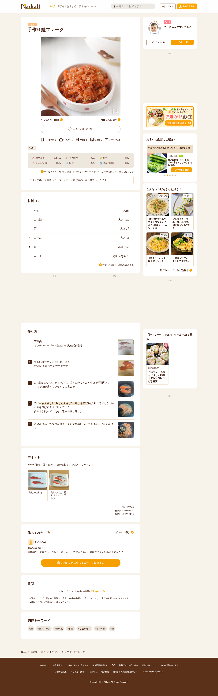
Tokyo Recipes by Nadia (152, 672)
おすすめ (71, 6)
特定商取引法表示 (78, 672)
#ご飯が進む (84, 628)
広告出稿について (149, 665)
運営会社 (94, 672)
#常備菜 (59, 628)
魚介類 (34, 652)
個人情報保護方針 (100, 665)
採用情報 (105, 672)
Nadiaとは (44, 665)
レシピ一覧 (182, 42)
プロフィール (158, 42)
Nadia (24, 652)
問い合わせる (98, 591)
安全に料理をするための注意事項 (118, 264)
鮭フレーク (58, 652)
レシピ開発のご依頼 (169, 665)
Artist (94, 6)
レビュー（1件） (121, 532)
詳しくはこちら (126, 171)
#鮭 (31, 628)
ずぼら (60, 6)
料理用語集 (57, 665)
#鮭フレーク (44, 628)
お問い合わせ (61, 672)
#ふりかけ (100, 628)
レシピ (51, 6)
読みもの (84, 6)
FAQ (113, 665)
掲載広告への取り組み (128, 665)
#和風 (70, 628)
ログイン (169, 6)
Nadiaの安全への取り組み (77, 665)
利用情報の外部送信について (125, 672)
